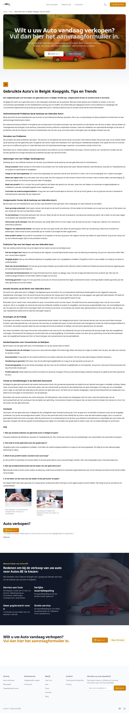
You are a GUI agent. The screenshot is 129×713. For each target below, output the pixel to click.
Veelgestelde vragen (32, 680)
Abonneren (119, 688)
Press (47, 688)
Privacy (69, 684)
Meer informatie (75, 54)
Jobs (46, 684)
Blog (10, 12)
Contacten (79, 4)
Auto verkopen (52, 4)
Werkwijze (7, 684)
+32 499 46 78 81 (118, 4)
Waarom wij (66, 4)
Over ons (48, 680)
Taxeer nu (54, 54)
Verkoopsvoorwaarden (75, 680)
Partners (48, 692)
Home (5, 12)
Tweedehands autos (11, 688)
